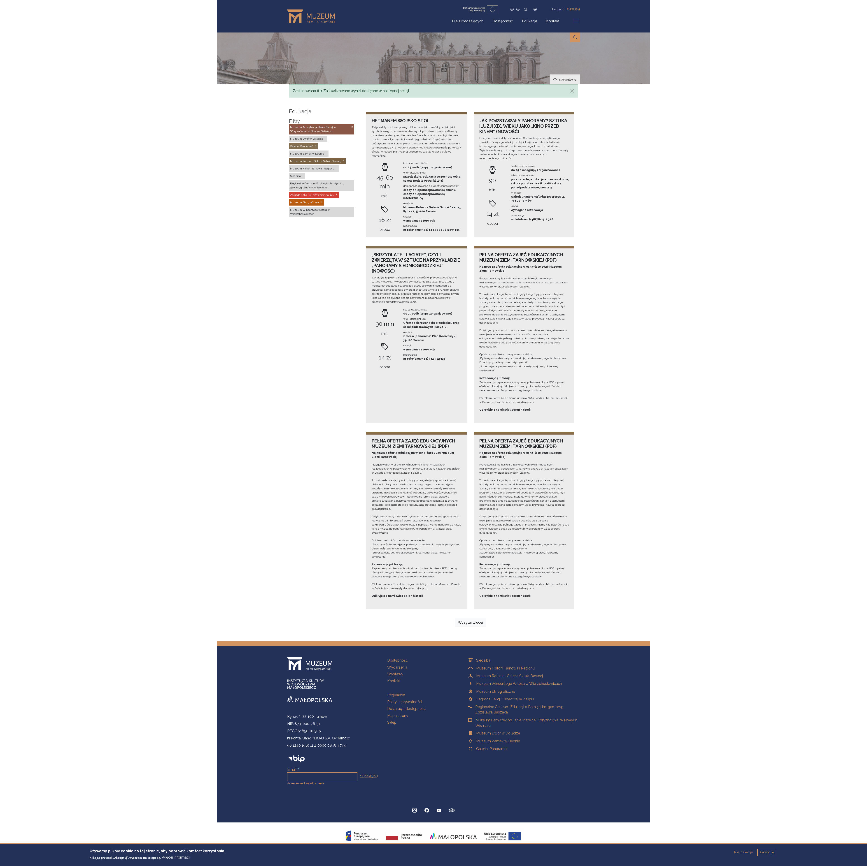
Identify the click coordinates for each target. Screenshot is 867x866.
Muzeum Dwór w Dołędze (498, 733)
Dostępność (502, 21)
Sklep (391, 722)
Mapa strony (397, 715)
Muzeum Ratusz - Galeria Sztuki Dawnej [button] (315, 161)
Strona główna (567, 79)
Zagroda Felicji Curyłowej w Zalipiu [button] (312, 195)
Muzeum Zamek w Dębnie (498, 741)
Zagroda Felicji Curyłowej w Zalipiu (505, 699)
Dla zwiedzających (467, 21)
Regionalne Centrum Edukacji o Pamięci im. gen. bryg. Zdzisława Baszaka (519, 709)
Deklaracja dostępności (406, 708)
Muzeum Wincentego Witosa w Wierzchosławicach (519, 683)
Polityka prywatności (404, 702)
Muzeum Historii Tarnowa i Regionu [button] (312, 168)
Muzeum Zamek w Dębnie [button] (307, 153)
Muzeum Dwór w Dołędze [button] (306, 138)
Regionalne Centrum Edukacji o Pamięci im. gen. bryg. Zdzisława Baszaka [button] (317, 185)
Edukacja (529, 21)
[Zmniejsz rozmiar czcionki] (518, 9)
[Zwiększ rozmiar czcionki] (512, 9)
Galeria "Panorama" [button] (301, 146)
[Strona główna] (312, 16)
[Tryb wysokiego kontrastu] (526, 9)
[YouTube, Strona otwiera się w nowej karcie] (439, 810)
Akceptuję (767, 852)
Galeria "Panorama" (492, 749)
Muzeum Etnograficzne (495, 691)
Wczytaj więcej (470, 622)
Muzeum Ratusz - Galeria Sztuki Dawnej (509, 676)
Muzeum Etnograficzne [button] (304, 202)
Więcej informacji (176, 857)
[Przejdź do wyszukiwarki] (575, 37)
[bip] (296, 759)
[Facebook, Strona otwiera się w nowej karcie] (426, 810)
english (573, 9)
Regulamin (396, 695)
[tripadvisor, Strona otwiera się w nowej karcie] (451, 811)
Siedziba (483, 660)
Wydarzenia (397, 667)
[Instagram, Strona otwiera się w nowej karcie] (414, 810)
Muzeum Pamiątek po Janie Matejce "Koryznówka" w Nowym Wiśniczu (526, 723)
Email (291, 769)
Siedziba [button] (295, 176)
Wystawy (395, 674)
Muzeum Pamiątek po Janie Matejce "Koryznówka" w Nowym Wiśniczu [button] (313, 129)
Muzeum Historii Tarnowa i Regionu (505, 668)
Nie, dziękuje (743, 852)
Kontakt (552, 21)
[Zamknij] (572, 91)
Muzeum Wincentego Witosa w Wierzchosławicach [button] (310, 211)
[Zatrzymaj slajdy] (535, 9)
